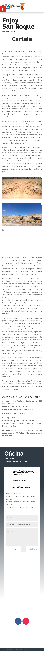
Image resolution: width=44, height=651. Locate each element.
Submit (33, 549)
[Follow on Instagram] (25, 621)
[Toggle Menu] (40, 3)
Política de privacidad (14, 650)
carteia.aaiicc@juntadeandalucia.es (20, 409)
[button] (3, 9)
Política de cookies (30, 650)
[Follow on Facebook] (18, 621)
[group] (22, 111)
